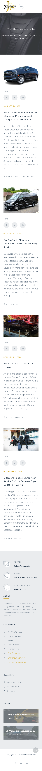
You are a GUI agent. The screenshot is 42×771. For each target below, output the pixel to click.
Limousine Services (17, 662)
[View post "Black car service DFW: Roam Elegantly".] (21, 326)
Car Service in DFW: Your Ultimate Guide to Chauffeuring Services (20, 243)
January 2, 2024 (12, 106)
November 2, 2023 (13, 471)
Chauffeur (18, 538)
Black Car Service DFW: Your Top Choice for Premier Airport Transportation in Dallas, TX (21, 116)
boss (8, 177)
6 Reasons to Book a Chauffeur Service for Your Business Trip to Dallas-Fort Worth (20, 481)
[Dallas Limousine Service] (10, 6)
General (17, 177)
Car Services (14, 653)
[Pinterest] (23, 97)
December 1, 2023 (13, 234)
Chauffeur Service (16, 658)
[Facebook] (6, 97)
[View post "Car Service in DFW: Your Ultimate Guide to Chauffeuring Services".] (21, 200)
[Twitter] (15, 97)
